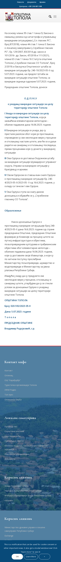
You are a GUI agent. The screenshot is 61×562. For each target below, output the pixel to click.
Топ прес (9, 394)
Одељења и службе (14, 441)
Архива (42, 2)
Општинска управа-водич (17, 454)
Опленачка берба (13, 399)
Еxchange (9, 535)
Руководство (11, 426)
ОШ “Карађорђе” (13, 380)
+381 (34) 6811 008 (35, 6)
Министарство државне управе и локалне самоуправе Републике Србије (25, 529)
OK (17, 556)
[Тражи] (48, 16)
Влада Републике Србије (16, 486)
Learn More (31, 556)
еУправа (9, 500)
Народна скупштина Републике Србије (23, 490)
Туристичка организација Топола (21, 385)
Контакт (9, 370)
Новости (20, 2)
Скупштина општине (14, 431)
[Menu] (54, 16)
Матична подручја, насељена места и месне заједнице (26, 447)
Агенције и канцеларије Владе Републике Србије (28, 495)
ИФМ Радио (10, 389)
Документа (31, 2)
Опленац (9, 375)
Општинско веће (13, 436)
